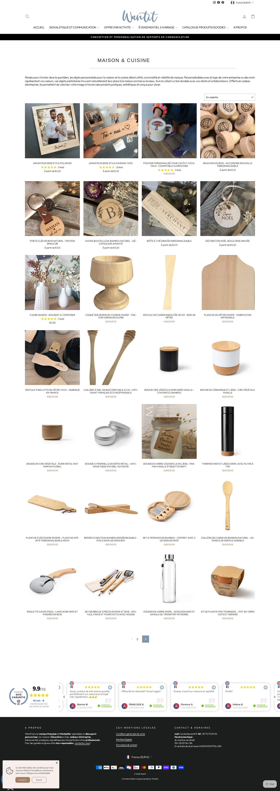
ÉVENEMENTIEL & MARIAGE (157, 27)
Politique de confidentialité (38, 773)
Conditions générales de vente (130, 733)
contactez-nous (82, 743)
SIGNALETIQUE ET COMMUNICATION (73, 27)
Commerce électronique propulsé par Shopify (140, 779)
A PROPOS (240, 27)
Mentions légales (124, 739)
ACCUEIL (38, 27)
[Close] (56, 762)
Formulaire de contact (126, 744)
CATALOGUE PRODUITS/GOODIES (204, 27)
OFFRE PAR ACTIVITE (117, 27)
